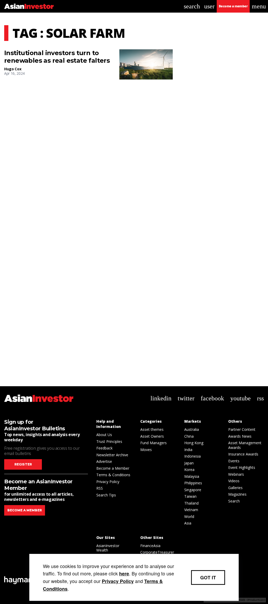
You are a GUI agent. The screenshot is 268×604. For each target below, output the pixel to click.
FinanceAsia (150, 545)
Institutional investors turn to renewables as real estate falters (57, 56)
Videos (233, 480)
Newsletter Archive (112, 454)
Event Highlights (241, 467)
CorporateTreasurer (157, 552)
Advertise (104, 461)
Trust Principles (109, 441)
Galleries (235, 487)
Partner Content (241, 429)
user (209, 6)
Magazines (237, 494)
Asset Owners (152, 436)
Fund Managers (153, 442)
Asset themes (152, 429)
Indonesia (192, 456)
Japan (189, 462)
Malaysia (191, 476)
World (189, 516)
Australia (191, 429)
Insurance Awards (243, 454)
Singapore (192, 489)
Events (233, 460)
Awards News (240, 436)
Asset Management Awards (244, 445)
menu (259, 6)
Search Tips (106, 494)
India (188, 449)
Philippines (193, 482)
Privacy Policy (107, 481)
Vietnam (191, 509)
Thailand (191, 503)
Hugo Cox (12, 68)
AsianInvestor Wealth (107, 548)
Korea (189, 469)
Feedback (104, 448)
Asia (187, 523)
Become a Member (112, 468)
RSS (99, 488)
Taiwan (190, 496)
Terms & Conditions (113, 474)
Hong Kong (193, 442)
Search (234, 501)
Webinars (236, 474)
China (189, 436)
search (192, 6)
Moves (146, 449)
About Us (104, 434)
